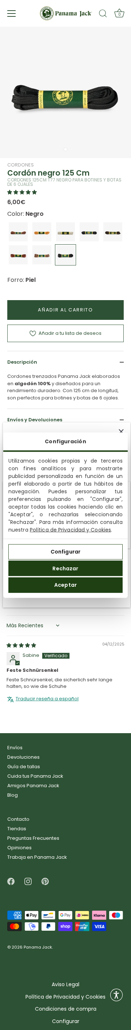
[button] (22, 192)
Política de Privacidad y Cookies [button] (65, 996)
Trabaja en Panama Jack (37, 857)
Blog (12, 795)
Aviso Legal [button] (65, 984)
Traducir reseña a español (47, 699)
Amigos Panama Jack (33, 785)
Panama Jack (38, 947)
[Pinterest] (45, 881)
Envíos (15, 747)
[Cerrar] (121, 432)
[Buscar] (103, 15)
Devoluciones (23, 757)
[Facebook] (11, 881)
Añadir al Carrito (65, 309)
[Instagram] (28, 881)
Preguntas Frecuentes (33, 838)
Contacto (18, 819)
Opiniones (19, 847)
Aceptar (65, 585)
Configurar (65, 551)
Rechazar (65, 568)
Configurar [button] (65, 1021)
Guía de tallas (23, 766)
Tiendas (16, 828)
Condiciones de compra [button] (65, 1009)
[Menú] (12, 13)
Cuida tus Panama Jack (35, 776)
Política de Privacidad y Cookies (70, 529)
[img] (21, 645)
